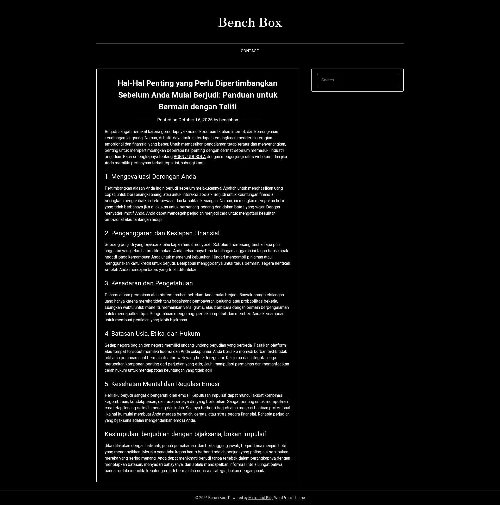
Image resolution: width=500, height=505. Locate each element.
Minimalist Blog (260, 498)
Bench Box (250, 21)
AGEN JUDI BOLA (190, 156)
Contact (250, 51)
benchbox (228, 119)
